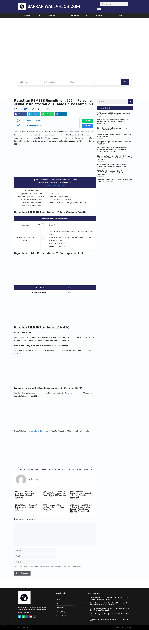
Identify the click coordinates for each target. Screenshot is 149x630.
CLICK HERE (68, 288)
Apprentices (99, 15)
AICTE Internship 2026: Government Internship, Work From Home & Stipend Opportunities (26, 494)
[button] (20, 114)
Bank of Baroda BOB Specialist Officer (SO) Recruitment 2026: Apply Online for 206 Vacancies (54, 493)
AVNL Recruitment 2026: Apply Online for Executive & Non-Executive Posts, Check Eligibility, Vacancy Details (81, 508)
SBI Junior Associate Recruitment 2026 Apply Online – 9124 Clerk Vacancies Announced (82, 494)
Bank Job (122, 15)
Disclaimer (59, 607)
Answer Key (51, 15)
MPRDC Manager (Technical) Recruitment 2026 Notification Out (26, 507)
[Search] (130, 101)
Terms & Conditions (62, 616)
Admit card (28, 15)
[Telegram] (19, 616)
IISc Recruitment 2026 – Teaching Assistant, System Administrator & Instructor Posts (113, 165)
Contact (58, 603)
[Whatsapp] (23, 616)
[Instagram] (34, 616)
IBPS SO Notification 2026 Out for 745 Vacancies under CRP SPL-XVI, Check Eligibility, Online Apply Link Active (114, 158)
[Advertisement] (61, 33)
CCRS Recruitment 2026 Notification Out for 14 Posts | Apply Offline (54, 507)
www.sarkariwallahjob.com (55, 186)
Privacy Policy (60, 612)
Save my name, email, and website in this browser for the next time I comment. (48, 567)
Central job (75, 15)
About (58, 599)
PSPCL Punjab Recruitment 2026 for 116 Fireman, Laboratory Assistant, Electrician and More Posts (113, 173)
